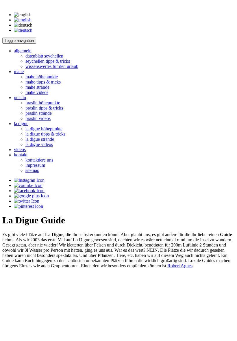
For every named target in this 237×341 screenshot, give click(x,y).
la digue (21, 123)
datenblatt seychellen (44, 55)
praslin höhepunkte (42, 102)
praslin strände (38, 113)
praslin (20, 97)
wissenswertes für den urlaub (51, 66)
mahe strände (37, 87)
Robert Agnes (179, 265)
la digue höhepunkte (43, 128)
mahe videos (36, 92)
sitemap (32, 170)
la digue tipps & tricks (45, 133)
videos (20, 149)
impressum (35, 165)
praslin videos (38, 118)
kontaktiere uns (39, 159)
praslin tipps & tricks (44, 107)
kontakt (20, 154)
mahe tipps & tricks (43, 81)
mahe (19, 71)
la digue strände (39, 139)
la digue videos (39, 144)
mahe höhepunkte (41, 76)
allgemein (23, 50)
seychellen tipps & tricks (47, 61)
